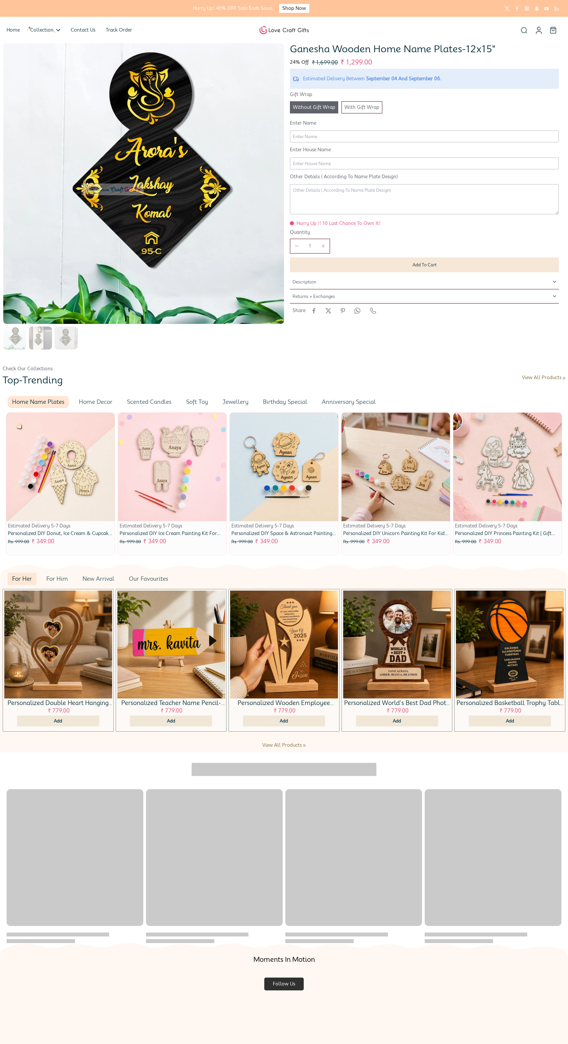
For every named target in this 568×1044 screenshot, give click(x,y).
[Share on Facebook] (314, 310)
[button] (424, 264)
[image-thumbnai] (14, 338)
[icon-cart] (553, 29)
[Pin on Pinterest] (343, 310)
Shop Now (294, 8)
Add (58, 720)
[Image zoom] (143, 183)
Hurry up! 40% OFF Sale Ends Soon (232, 8)
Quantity (300, 232)
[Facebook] (517, 8)
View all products (541, 377)
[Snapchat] (537, 8)
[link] (564, 378)
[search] (524, 29)
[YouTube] (547, 8)
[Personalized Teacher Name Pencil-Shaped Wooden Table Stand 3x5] (171, 644)
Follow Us (284, 983)
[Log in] (538, 29)
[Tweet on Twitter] (328, 310)
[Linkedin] (556, 8)
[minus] (296, 246)
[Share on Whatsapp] (357, 310)
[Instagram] (527, 8)
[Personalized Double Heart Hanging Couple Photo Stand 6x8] (58, 644)
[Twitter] (507, 8)
